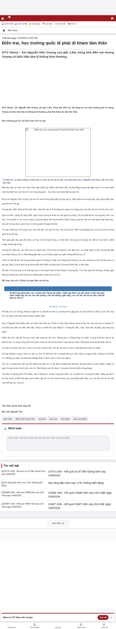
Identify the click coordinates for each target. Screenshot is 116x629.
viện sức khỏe (80, 419)
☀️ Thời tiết (60, 24)
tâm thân (65, 419)
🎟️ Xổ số (72, 24)
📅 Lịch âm (47, 24)
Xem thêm (57, 523)
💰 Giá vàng (34, 24)
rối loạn (42, 419)
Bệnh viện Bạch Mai (25, 419)
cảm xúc (53, 419)
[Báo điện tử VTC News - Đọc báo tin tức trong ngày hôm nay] (18, 18)
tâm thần (7, 419)
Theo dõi (103, 617)
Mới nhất (9, 24)
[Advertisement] (58, 80)
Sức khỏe (13, 30)
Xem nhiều (22, 24)
